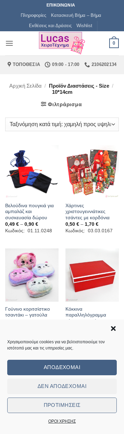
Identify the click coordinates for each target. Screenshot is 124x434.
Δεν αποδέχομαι (62, 386)
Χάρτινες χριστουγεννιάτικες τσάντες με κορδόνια (87, 211)
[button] (113, 328)
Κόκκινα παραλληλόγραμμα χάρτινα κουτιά (85, 315)
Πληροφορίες (33, 15)
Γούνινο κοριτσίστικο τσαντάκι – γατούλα (27, 312)
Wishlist (84, 25)
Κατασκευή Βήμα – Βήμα (76, 15)
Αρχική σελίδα (25, 86)
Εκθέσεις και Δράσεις (50, 25)
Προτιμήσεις (62, 405)
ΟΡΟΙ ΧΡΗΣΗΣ (62, 421)
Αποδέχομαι (62, 367)
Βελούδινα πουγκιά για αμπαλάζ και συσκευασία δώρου (29, 211)
